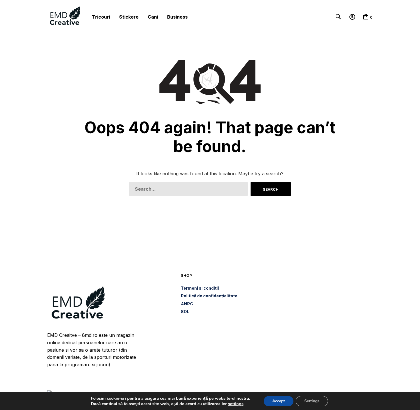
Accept (278, 401)
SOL (185, 311)
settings (235, 403)
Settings (311, 401)
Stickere (129, 17)
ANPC (187, 303)
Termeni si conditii (200, 288)
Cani (153, 17)
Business (177, 17)
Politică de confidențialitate (209, 295)
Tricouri (101, 17)
